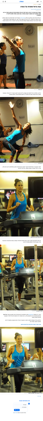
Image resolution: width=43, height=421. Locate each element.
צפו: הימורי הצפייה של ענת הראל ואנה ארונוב (31, 324)
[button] (37, 1)
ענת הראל (22, 18)
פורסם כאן (30, 314)
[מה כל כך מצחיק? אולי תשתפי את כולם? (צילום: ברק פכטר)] (21, 360)
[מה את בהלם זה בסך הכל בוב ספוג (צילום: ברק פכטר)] (21, 204)
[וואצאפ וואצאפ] (5, 1)
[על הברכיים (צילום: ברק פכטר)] (21, 131)
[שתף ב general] (3, 1)
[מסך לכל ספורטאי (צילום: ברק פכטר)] (21, 278)
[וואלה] (21, 1)
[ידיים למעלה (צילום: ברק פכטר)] (21, 57)
